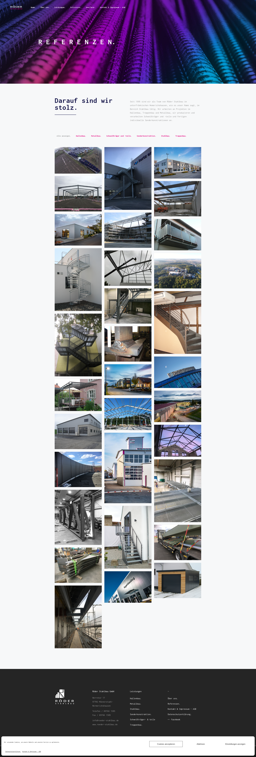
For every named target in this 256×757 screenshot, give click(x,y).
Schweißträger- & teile (142, 719)
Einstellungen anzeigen (235, 744)
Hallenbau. (135, 698)
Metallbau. (135, 704)
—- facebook (174, 719)
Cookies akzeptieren (166, 744)
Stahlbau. (135, 709)
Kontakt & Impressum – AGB (31, 751)
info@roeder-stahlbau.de (105, 720)
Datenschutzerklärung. (13, 751)
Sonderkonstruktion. (141, 714)
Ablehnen (201, 744)
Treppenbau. (136, 725)
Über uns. (173, 698)
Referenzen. (174, 704)
